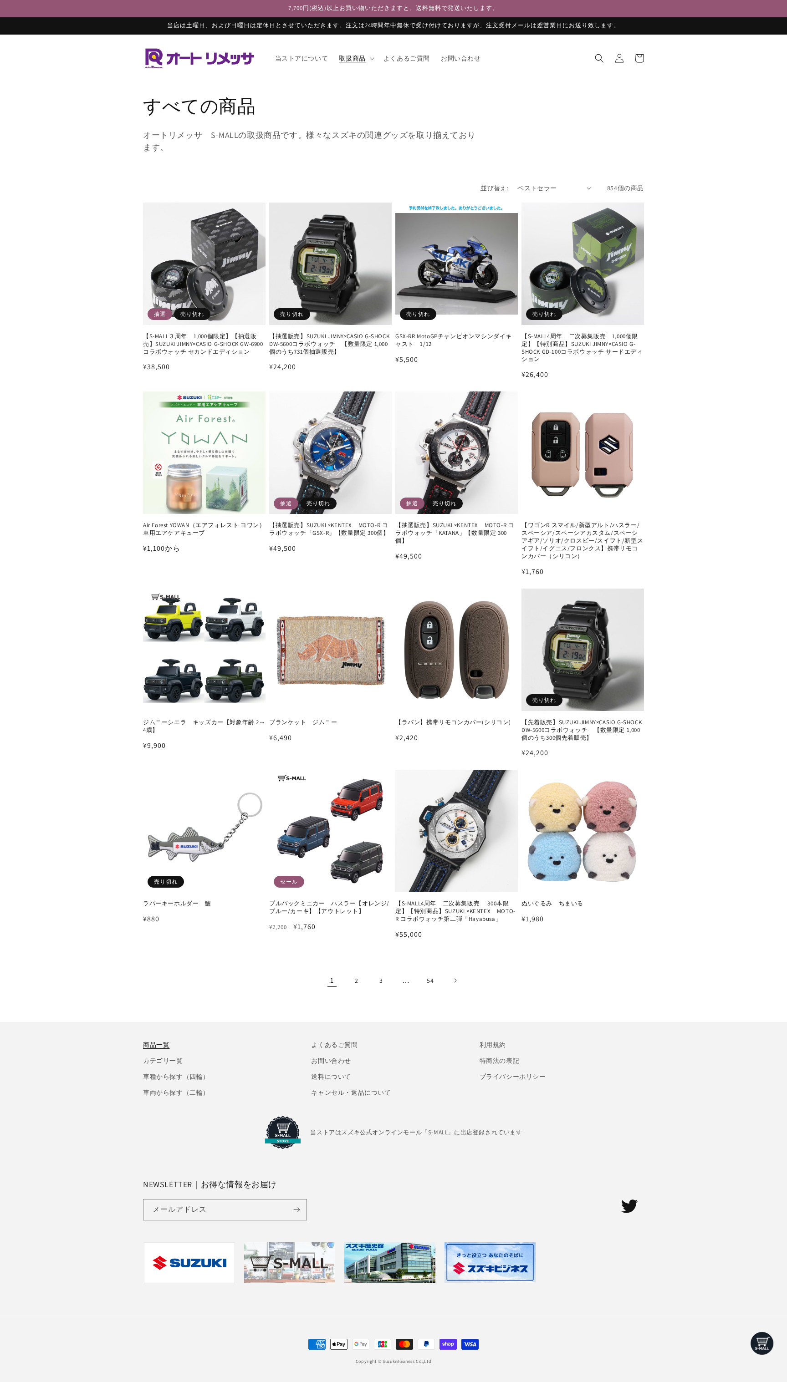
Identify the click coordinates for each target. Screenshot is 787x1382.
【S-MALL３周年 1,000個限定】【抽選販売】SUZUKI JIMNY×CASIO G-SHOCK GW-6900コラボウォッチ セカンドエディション (203, 344)
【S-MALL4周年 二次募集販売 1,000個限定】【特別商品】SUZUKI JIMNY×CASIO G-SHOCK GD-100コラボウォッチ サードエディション (582, 348)
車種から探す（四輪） (176, 1076)
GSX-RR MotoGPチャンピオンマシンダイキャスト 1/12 (453, 340)
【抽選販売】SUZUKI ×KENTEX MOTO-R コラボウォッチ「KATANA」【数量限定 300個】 (454, 533)
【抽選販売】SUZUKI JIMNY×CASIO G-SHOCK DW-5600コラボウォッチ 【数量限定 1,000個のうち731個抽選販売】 (329, 344)
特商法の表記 (500, 1061)
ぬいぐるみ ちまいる (552, 903)
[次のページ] (455, 980)
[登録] (296, 1209)
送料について (331, 1076)
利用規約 (493, 1045)
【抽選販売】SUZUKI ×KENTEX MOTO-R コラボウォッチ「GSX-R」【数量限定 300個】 (329, 529)
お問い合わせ (331, 1061)
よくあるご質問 (334, 1045)
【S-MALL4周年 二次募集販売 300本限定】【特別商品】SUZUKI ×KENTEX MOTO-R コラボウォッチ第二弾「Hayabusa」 (455, 911)
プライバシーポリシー (513, 1076)
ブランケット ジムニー (303, 722)
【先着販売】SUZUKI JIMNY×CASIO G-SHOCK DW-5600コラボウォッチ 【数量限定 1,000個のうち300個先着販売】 (581, 730)
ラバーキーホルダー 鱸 (177, 903)
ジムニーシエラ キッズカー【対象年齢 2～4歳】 (204, 726)
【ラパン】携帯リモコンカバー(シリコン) (453, 722)
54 (430, 980)
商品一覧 (156, 1045)
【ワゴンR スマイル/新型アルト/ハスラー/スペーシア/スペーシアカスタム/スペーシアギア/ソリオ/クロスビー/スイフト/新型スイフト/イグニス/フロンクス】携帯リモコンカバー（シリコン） (582, 541)
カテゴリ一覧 (163, 1061)
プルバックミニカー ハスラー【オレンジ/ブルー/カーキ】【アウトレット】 (329, 907)
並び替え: (494, 188)
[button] (355, 58)
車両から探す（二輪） (176, 1092)
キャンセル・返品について (351, 1092)
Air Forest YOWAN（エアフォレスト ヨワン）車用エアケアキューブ (204, 529)
